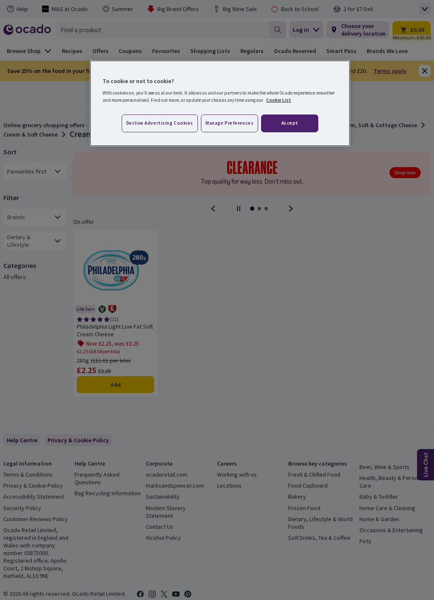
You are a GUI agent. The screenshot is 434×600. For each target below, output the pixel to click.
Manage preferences (229, 123)
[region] (220, 103)
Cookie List (278, 100)
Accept (289, 123)
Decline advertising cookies (159, 123)
